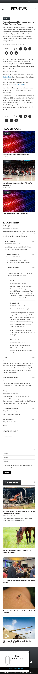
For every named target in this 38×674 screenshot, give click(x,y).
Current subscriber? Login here (15, 668)
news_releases (8, 216)
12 (25, 44)
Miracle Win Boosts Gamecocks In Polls (16, 154)
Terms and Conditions (19, 672)
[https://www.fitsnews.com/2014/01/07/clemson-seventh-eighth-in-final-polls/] (19, 201)
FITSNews (7, 44)
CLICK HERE (19, 85)
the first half (7, 77)
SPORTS (6, 18)
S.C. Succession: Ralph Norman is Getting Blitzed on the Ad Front (17, 642)
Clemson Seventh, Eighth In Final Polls (16, 213)
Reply (33, 225)
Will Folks (7, 187)
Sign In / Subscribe (33, 2)
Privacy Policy (29, 672)
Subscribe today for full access (14, 666)
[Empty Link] (33, 482)
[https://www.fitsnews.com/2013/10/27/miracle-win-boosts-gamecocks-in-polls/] (19, 142)
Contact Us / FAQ (7, 672)
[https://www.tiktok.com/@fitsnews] (31, 662)
